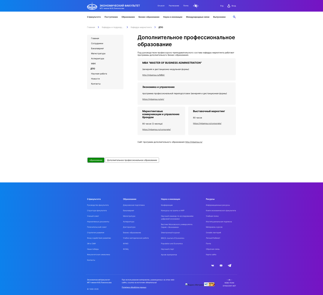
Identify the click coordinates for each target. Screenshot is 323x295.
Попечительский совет (97, 227)
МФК (93, 63)
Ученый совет (93, 216)
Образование (128, 17)
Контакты (96, 83)
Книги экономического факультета (221, 210)
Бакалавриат (97, 48)
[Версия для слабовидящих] (196, 6)
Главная (95, 38)
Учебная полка (212, 216)
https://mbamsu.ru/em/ (153, 99)
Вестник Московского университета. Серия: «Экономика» (177, 225)
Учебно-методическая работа (136, 238)
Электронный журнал (170, 232)
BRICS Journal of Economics (172, 238)
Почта (185, 6)
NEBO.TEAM (229, 283)
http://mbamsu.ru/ (193, 142)
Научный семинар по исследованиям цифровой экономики (177, 217)
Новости (95, 78)
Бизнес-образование (149, 17)
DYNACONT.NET (229, 286)
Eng (221, 6)
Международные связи (197, 17)
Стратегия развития (95, 232)
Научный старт (167, 249)
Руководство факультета (98, 205)
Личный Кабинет (213, 238)
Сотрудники (97, 43)
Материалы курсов (214, 227)
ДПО (92, 68)
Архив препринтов (169, 255)
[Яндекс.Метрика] (194, 284)
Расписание (174, 6)
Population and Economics (172, 243)
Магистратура (98, 53)
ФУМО (125, 243)
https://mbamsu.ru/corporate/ (156, 129)
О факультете (94, 17)
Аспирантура (97, 58)
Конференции (167, 205)
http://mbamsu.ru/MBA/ (153, 75)
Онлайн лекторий (213, 232)
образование (95, 160)
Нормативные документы (98, 221)
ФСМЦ (126, 249)
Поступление (111, 17)
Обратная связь (213, 249)
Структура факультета (97, 210)
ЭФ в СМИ (91, 243)
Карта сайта (211, 254)
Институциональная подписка (219, 221)
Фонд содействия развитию (99, 238)
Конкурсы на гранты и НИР (172, 210)
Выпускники (219, 17)
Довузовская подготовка (134, 205)
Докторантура (129, 227)
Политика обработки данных (134, 287)
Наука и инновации (172, 17)
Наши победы (93, 249)
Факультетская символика (98, 254)
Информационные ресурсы (218, 205)
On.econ (161, 6)
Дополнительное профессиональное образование (132, 160)
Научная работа (99, 73)
